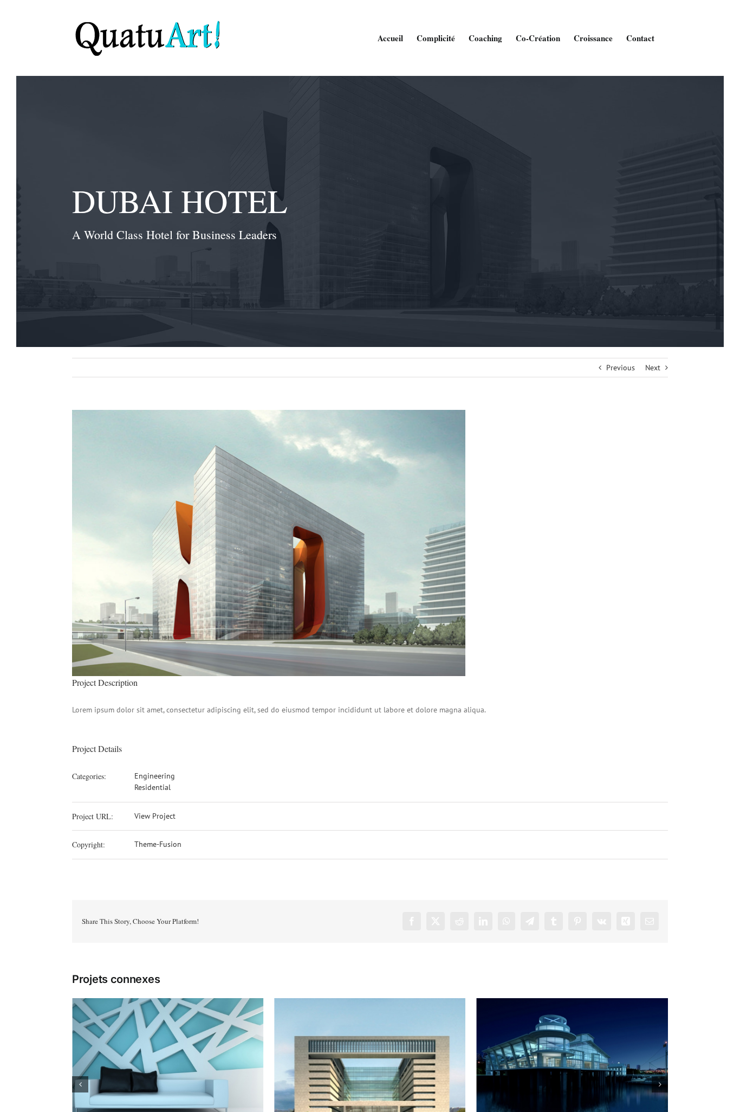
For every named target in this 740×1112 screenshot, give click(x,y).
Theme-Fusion (157, 844)
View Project (155, 816)
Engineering (154, 776)
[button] (80, 1084)
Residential (152, 787)
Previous (620, 367)
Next (652, 367)
